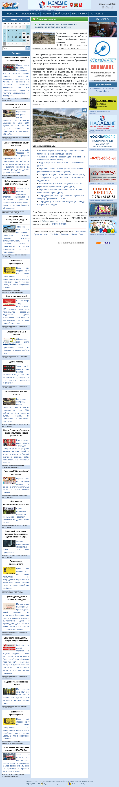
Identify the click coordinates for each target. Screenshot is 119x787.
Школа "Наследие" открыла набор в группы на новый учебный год (16, 433)
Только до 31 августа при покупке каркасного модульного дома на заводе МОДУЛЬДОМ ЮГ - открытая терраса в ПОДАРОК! (16, 374)
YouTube (54, 234)
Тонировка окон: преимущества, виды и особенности (16, 219)
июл (4, 19)
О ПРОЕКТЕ (97, 14)
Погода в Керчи (103, 91)
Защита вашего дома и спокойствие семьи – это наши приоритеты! (16, 547)
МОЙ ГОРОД (61, 14)
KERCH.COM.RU (59, 224)
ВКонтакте (81, 231)
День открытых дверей (16, 296)
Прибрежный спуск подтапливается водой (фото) (62, 174)
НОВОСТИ (12, 14)
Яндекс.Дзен (77, 234)
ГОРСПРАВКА (79, 14)
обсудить (67, 243)
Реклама (16, 53)
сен (28, 19)
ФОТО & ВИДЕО (29, 14)
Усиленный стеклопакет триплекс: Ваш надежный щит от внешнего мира (16, 534)
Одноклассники (41, 234)
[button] (37, 125)
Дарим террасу (16, 362)
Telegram (65, 234)
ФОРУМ (47, 14)
